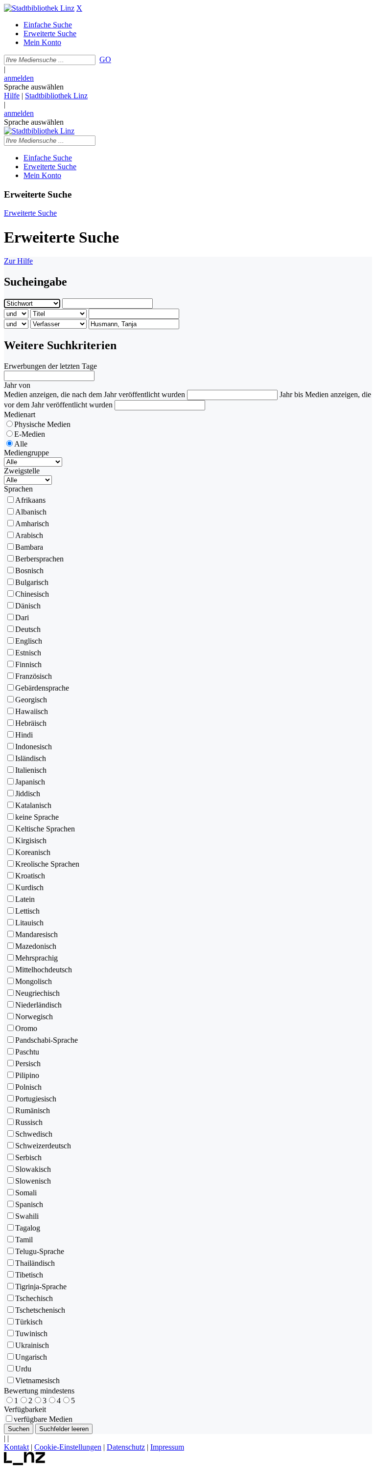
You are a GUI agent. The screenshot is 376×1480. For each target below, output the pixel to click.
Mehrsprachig (36, 958)
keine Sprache (37, 817)
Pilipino (27, 1075)
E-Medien (29, 434)
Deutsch (28, 629)
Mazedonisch (35, 946)
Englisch (28, 641)
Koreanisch (32, 852)
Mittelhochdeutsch (43, 969)
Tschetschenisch (40, 1310)
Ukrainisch (32, 1345)
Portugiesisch (35, 1099)
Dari (22, 617)
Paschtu (27, 1052)
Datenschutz (126, 1447)
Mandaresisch (36, 934)
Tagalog (27, 1228)
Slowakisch (33, 1169)
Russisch (29, 1122)
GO (105, 59)
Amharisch (32, 523)
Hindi (24, 735)
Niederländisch (38, 1005)
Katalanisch (33, 805)
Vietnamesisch (37, 1380)
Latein (25, 899)
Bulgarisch (31, 582)
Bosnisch (29, 570)
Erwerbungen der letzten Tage (50, 366)
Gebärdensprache (42, 688)
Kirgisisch (31, 840)
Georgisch (31, 699)
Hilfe (12, 95)
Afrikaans (30, 500)
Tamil (24, 1239)
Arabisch (29, 535)
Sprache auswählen (34, 87)
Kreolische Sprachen (47, 864)
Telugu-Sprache (39, 1251)
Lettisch (27, 911)
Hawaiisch (31, 711)
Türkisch (29, 1322)
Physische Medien (42, 424)
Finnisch (28, 664)
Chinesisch (32, 594)
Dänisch (28, 606)
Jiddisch (27, 793)
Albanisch (31, 512)
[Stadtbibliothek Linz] (39, 8)
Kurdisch (29, 887)
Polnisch (28, 1087)
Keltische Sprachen (45, 829)
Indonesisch (33, 746)
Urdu (23, 1369)
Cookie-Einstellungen (67, 1447)
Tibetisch (29, 1275)
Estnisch (28, 653)
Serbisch (28, 1157)
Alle (20, 444)
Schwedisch (33, 1134)
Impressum (167, 1447)
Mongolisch (33, 981)
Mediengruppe (26, 452)
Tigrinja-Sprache (41, 1286)
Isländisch (30, 758)
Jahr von (17, 385)
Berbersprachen (39, 559)
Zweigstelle (22, 471)
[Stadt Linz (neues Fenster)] (25, 1462)
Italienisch (31, 770)
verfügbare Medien (43, 1419)
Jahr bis (291, 394)
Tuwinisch (31, 1333)
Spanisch (29, 1204)
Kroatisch (30, 876)
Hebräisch (31, 723)
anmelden (19, 78)
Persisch (28, 1063)
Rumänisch (32, 1110)
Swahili (27, 1216)
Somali (26, 1192)
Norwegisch (34, 1016)
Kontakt (16, 1447)
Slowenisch (33, 1181)
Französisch (33, 676)
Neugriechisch (37, 993)
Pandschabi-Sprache (46, 1040)
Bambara (29, 547)
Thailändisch (35, 1263)
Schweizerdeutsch (43, 1146)
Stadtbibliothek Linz (56, 95)
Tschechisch (34, 1298)
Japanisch (30, 782)
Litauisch (29, 923)
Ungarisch (31, 1357)
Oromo (26, 1028)
